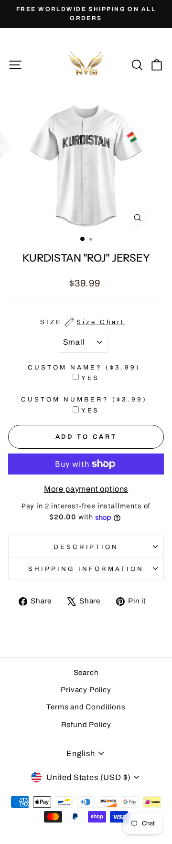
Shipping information (86, 568)
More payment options (86, 489)
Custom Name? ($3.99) (84, 367)
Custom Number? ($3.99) (84, 399)
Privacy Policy (86, 690)
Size (82, 322)
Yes (90, 377)
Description (86, 546)
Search (86, 672)
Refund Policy (86, 724)
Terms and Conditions (86, 707)
